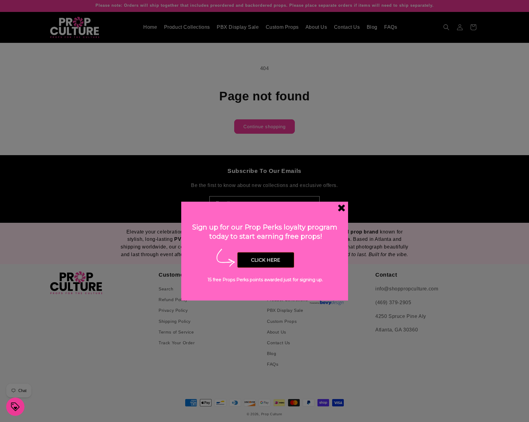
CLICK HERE (265, 260)
